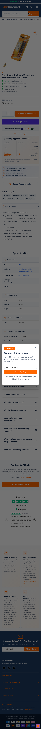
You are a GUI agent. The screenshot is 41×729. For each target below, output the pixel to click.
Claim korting (20, 372)
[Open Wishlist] (38, 726)
